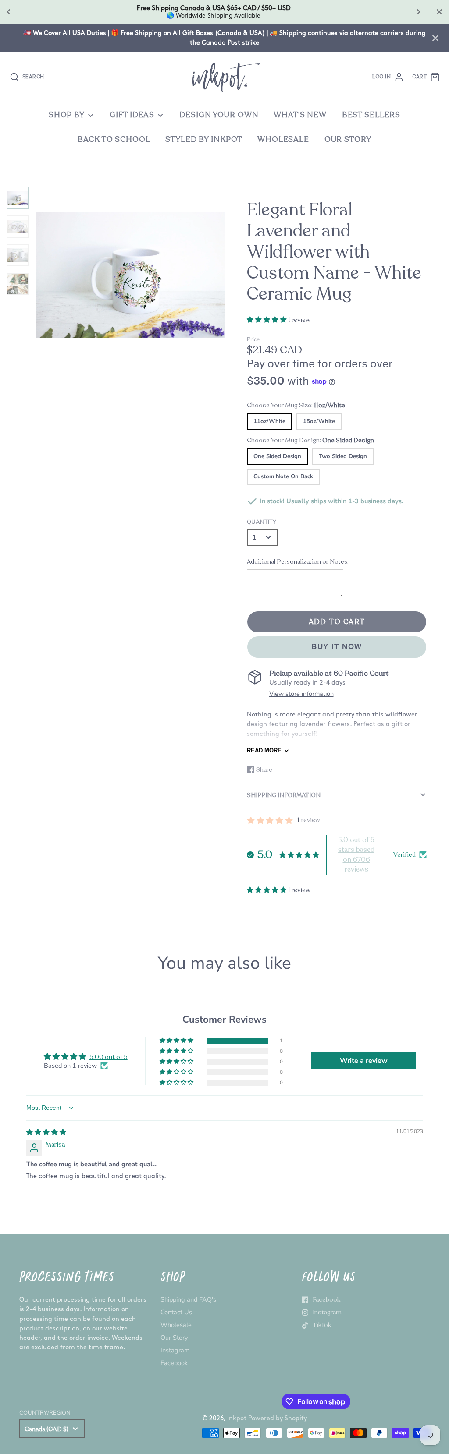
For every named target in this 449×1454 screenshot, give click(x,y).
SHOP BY (67, 115)
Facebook (174, 1363)
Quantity (261, 522)
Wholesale (176, 1324)
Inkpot (236, 1418)
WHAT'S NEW (300, 115)
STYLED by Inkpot (203, 139)
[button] (267, 319)
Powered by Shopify (277, 1418)
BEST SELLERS (371, 115)
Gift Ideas (132, 115)
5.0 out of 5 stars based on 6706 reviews (356, 854)
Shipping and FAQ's (188, 1299)
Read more (264, 750)
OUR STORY (347, 139)
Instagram (174, 1350)
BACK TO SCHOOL (114, 139)
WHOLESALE (283, 139)
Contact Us (176, 1312)
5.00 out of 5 (108, 1056)
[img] (46, 1132)
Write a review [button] (364, 1061)
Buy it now (336, 646)
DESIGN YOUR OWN (218, 115)
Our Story (174, 1337)
